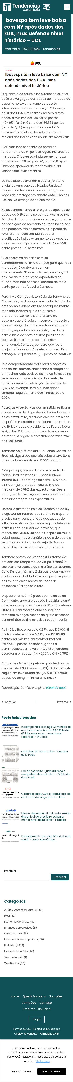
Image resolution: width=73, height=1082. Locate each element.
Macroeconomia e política (21, 939)
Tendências (11, 963)
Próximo (63, 701)
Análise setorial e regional (20, 909)
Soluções (55, 996)
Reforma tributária (16, 951)
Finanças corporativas (18, 927)
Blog (7, 915)
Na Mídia (13, 49)
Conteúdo (28, 1003)
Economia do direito (17, 921)
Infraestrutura (13, 933)
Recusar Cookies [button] (21, 1071)
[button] (34, 996)
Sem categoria (13, 957)
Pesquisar (10, 871)
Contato (46, 1003)
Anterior (10, 701)
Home (15, 996)
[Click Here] (67, 7)
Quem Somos (33, 996)
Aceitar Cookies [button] (51, 1071)
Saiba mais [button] (43, 1061)
